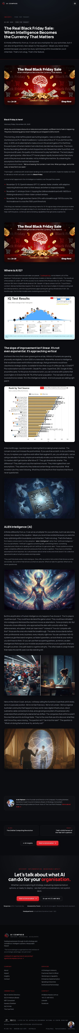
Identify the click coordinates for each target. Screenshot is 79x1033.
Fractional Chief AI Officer (50, 973)
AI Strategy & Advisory (49, 970)
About (6, 970)
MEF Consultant (9, 1000)
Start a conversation (47, 843)
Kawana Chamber (10, 1003)
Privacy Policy (49, 1029)
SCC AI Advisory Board (11, 998)
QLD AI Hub (8, 1006)
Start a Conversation (28, 899)
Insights (8, 17)
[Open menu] (75, 3)
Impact (6, 973)
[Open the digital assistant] (71, 1024)
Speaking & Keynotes (49, 982)
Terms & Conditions (60, 1029)
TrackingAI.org (45, 275)
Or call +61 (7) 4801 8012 (51, 899)
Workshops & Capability (50, 976)
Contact (7, 979)
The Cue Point (9, 1009)
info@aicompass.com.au (50, 995)
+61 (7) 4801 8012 (48, 998)
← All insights (28, 843)
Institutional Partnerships (50, 985)
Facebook (45, 1003)
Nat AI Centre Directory (12, 995)
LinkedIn (44, 1000)
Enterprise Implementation (51, 979)
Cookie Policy (71, 1029)
